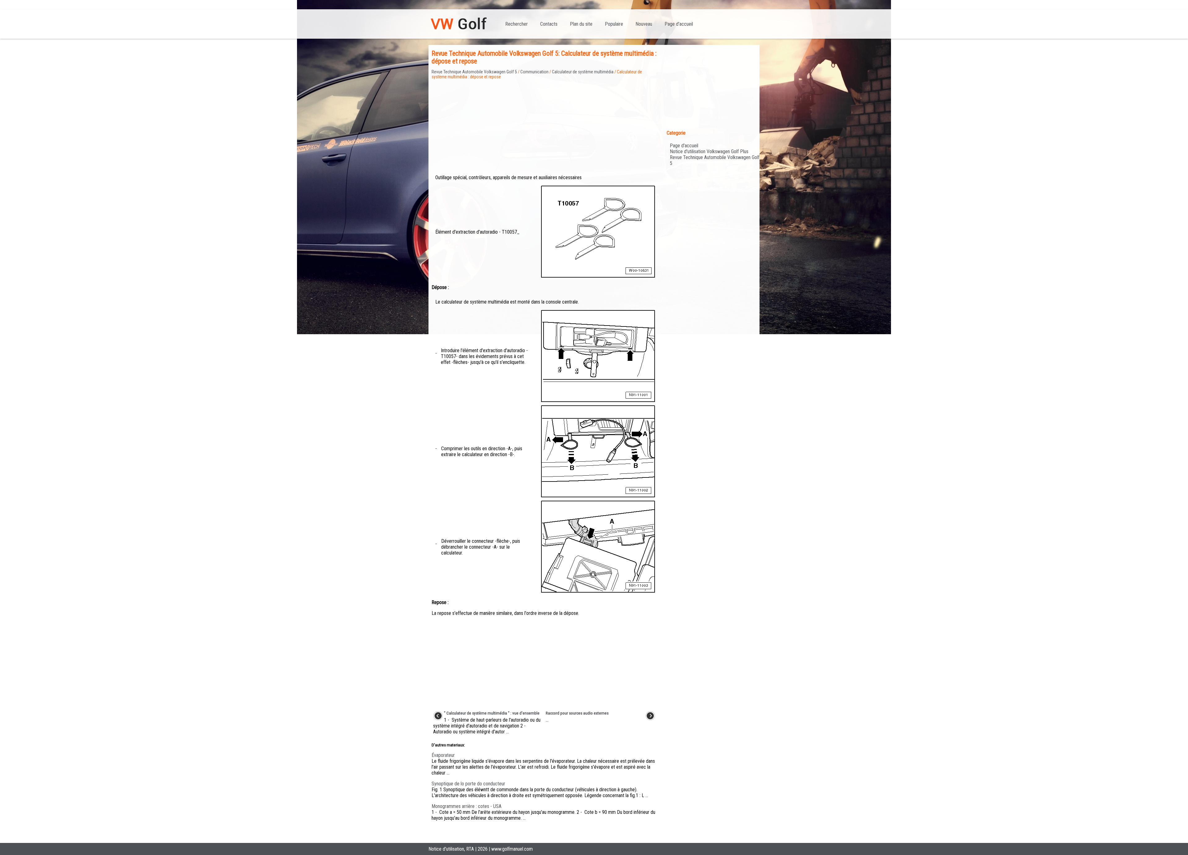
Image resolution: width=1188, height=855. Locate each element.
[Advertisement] (544, 122)
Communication (534, 71)
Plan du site (581, 24)
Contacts (548, 24)
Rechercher (516, 24)
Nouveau (643, 24)
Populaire (614, 24)
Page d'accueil (679, 24)
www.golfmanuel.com (512, 849)
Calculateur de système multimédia (582, 71)
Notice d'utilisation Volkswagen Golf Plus (709, 151)
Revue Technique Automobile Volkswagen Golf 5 (474, 71)
